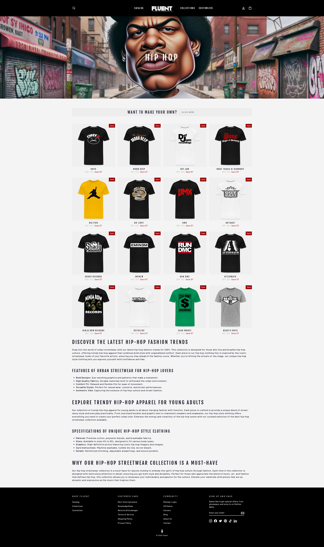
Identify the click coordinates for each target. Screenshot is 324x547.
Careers (167, 510)
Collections (187, 8)
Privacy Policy (124, 523)
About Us (167, 519)
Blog (165, 514)
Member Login (170, 502)
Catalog (139, 8)
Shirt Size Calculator (127, 502)
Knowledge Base (125, 506)
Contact (167, 523)
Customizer (206, 8)
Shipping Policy (125, 519)
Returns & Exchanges (128, 510)
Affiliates (168, 506)
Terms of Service (126, 514)
